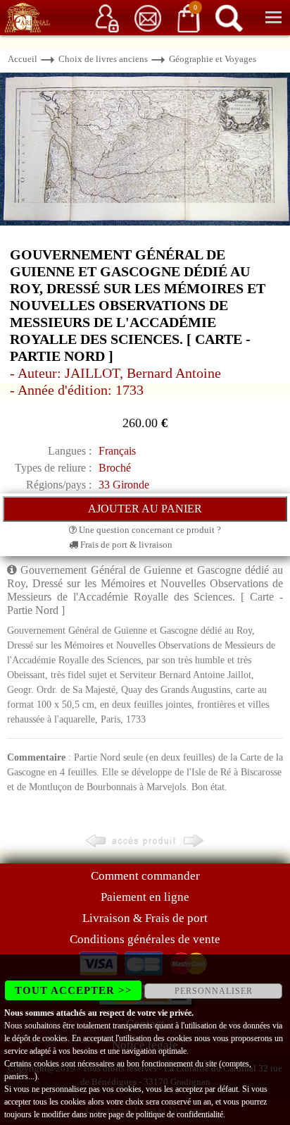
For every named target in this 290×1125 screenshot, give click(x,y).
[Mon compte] (107, 17)
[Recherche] (229, 17)
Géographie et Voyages (212, 59)
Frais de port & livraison (125, 544)
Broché (115, 468)
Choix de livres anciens (103, 59)
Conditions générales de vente (145, 939)
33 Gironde (124, 485)
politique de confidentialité (179, 1114)
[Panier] (189, 17)
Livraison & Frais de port (145, 918)
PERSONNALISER (214, 991)
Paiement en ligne (145, 897)
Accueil (22, 59)
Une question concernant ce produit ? (149, 529)
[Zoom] (145, 148)
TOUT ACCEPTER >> (73, 990)
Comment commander (145, 876)
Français (117, 451)
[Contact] (148, 17)
